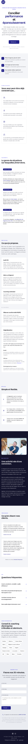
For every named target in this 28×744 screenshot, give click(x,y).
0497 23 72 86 (22, 714)
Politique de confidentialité (10, 740)
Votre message (4, 695)
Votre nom (3, 683)
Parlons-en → (14, 42)
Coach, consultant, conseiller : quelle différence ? (11, 585)
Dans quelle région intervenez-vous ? (11, 604)
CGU (17, 740)
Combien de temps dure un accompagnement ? (8, 598)
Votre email (4, 689)
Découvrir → (20, 363)
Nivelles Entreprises (18, 559)
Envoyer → (6, 708)
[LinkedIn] (12, 733)
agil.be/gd (21, 740)
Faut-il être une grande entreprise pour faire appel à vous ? (11, 591)
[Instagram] (15, 733)
